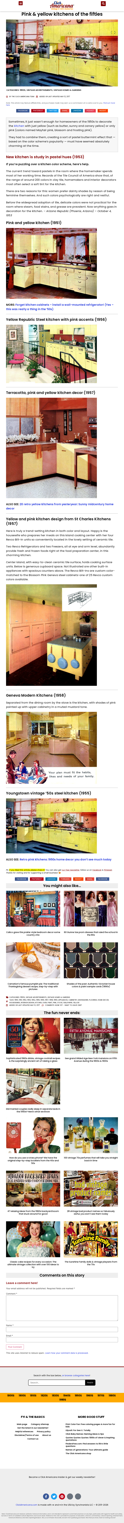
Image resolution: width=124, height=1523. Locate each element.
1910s (33, 1395)
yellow (76, 1002)
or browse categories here (75, 1375)
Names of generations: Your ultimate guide (87, 1450)
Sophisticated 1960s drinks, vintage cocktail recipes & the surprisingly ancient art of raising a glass (33, 1059)
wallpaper (67, 1002)
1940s (66, 1395)
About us (46, 1435)
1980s (112, 1395)
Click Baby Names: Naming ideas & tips (85, 1434)
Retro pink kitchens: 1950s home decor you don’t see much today (65, 859)
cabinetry (73, 1000)
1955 (38, 1000)
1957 (47, 1000)
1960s (89, 1395)
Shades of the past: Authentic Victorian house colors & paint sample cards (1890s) (91, 985)
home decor (103, 1000)
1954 (33, 1000)
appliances (63, 1000)
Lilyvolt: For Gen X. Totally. (78, 1430)
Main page (22, 1424)
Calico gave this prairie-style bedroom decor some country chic (33, 933)
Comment (11, 1294)
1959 (55, 1000)
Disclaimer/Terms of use (27, 1435)
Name (10, 1325)
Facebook (96, 870)
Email (9, 1336)
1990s (62, 1399)
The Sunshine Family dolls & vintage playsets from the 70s (91, 1263)
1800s (10, 1395)
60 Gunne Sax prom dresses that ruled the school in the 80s (91, 933)
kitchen (19, 126)
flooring (93, 1000)
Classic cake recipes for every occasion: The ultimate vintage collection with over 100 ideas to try (33, 1264)
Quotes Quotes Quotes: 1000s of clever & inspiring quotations (90, 1438)
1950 (16, 1000)
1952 (24, 1000)
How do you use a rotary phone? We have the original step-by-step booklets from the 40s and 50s (33, 1160)
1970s (100, 1395)
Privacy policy (43, 1431)
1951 (20, 1000)
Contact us (32, 1439)
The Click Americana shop (78, 1453)
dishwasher (83, 1000)
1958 (51, 1000)
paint (50, 1002)
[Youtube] (78, 1496)
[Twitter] (54, 1496)
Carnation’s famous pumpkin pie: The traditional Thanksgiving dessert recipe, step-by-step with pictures (33, 986)
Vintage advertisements (40, 90)
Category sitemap (40, 1424)
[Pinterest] (62, 1496)
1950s (23, 90)
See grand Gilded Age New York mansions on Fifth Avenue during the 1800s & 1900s (91, 1059)
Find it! (90, 1382)
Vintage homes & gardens (67, 90)
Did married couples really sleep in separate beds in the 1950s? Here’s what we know (33, 1110)
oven (45, 1002)
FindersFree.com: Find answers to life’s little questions (87, 1444)
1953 (29, 1000)
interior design (27, 1002)
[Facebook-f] (46, 1496)
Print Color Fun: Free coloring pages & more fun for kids (90, 1425)
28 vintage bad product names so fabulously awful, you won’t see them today (91, 1212)
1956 (42, 1000)
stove (59, 1002)
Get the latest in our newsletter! (32, 1428)
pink (54, 1002)
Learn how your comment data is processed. (67, 1353)
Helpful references (24, 1431)
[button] (21, 3)
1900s (22, 1395)
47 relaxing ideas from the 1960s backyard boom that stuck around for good (33, 1212)
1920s (44, 1395)
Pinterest (108, 870)
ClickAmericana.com (26, 1504)
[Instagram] (70, 1496)
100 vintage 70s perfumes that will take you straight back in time (91, 1159)
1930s (55, 1395)
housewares (14, 1002)
